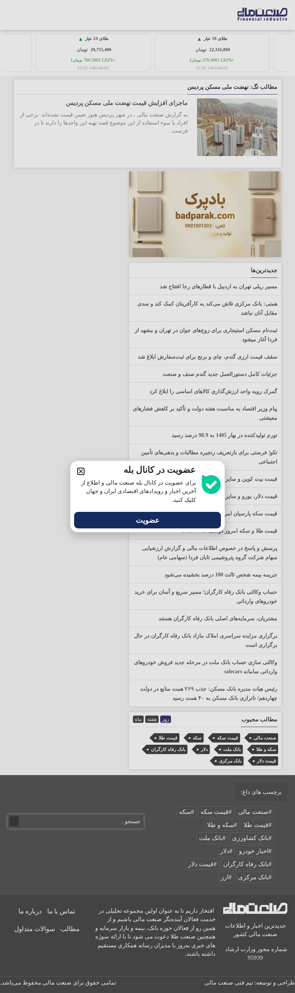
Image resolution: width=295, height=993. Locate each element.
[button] (81, 471)
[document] (147, 496)
